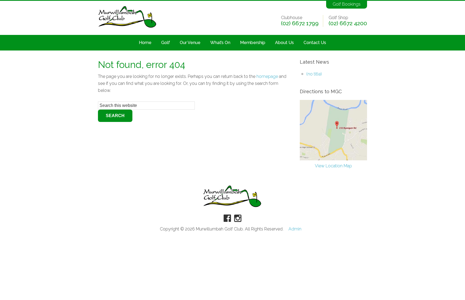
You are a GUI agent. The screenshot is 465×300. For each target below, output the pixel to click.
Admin (294, 229)
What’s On (220, 42)
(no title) (314, 74)
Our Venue (190, 42)
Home (145, 42)
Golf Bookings (347, 4)
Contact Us (315, 42)
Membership (252, 42)
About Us (284, 42)
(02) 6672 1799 (300, 23)
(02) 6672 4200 (348, 23)
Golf (165, 42)
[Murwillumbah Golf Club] (127, 28)
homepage (267, 76)
